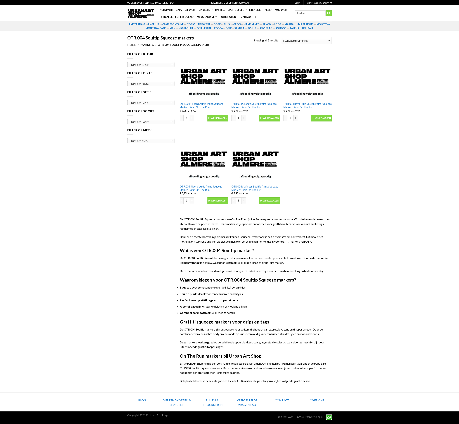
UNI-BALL (307, 28)
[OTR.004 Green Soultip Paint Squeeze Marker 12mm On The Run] (204, 76)
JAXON (267, 24)
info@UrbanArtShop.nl (310, 416)
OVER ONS (317, 400)
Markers (204, 9)
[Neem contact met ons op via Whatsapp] (329, 416)
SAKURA (239, 28)
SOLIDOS (280, 28)
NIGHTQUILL (186, 28)
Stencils (255, 9)
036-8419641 (286, 416)
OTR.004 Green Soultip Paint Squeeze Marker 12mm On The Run (201, 105)
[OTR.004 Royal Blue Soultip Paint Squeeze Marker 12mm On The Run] (307, 76)
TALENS (294, 28)
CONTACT (282, 400)
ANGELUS (153, 24)
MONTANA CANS (156, 28)
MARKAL (290, 24)
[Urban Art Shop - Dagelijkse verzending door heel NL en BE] (140, 13)
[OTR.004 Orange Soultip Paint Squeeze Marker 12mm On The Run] (255, 76)
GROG (237, 24)
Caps (179, 9)
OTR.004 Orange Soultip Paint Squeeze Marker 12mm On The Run (254, 105)
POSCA (218, 28)
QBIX (229, 28)
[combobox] (150, 64)
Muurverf (281, 9)
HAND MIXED (251, 24)
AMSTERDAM (137, 24)
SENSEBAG (265, 28)
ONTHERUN (204, 28)
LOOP (277, 24)
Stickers (167, 16)
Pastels (220, 9)
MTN (172, 28)
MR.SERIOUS (305, 24)
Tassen (268, 9)
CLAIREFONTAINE (173, 24)
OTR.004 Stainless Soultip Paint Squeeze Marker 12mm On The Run (254, 188)
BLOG (142, 400)
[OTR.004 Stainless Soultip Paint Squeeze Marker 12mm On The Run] (255, 158)
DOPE (217, 24)
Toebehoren (227, 16)
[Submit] (329, 13)
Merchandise (205, 16)
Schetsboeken (184, 16)
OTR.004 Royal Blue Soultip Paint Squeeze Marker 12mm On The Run (307, 105)
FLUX (227, 24)
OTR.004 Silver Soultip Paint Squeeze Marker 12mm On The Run (201, 188)
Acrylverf (166, 9)
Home (131, 44)
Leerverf (190, 9)
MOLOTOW (323, 24)
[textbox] (150, 64)
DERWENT (204, 24)
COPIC (191, 24)
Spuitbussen (236, 9)
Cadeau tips (248, 16)
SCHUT (252, 28)
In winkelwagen (217, 118)
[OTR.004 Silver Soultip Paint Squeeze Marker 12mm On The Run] (204, 158)
